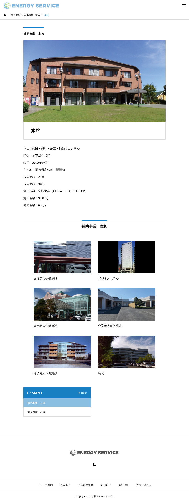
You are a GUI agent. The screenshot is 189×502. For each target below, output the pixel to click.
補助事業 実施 (33, 33)
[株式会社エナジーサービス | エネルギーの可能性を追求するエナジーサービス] (31, 5)
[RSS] (94, 464)
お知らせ (106, 485)
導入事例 (65, 485)
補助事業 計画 (36, 412)
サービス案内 (45, 485)
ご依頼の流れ (85, 485)
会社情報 (123, 485)
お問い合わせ (144, 485)
